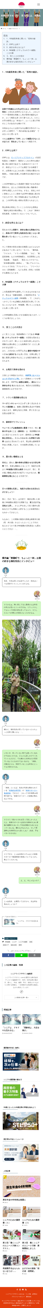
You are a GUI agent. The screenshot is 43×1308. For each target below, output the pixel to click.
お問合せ (34, 1294)
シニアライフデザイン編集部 (21, 974)
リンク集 (28, 1294)
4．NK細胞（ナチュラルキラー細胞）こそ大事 (21, 51)
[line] (23, 1290)
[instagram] (20, 1290)
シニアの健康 (23, 942)
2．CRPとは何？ (13, 44)
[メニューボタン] (38, 4)
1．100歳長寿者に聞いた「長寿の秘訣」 (20, 40)
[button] (8, 955)
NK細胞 (7, 942)
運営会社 (28, 1296)
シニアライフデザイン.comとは (15, 1294)
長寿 (20, 945)
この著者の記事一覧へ (21, 997)
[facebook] (17, 1290)
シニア (14, 942)
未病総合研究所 (15, 790)
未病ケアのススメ (11, 938)
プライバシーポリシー (18, 1296)
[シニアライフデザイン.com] (21, 4)
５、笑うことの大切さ (15, 56)
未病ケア (6, 945)
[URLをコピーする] (34, 955)
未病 (30, 942)
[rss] (26, 1290)
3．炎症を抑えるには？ (15, 47)
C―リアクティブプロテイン (22, 157)
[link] (21, 991)
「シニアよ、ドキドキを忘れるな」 (27, 922)
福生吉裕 (14, 945)
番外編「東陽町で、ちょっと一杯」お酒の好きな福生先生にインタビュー (21, 60)
